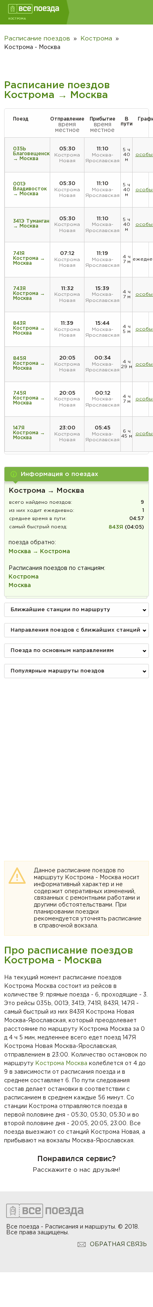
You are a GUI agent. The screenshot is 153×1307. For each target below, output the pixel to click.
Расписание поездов (37, 38)
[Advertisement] (76, 761)
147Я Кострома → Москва (29, 433)
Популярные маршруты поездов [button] (57, 671)
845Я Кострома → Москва (29, 363)
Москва (76, 1063)
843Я (116, 527)
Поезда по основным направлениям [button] (62, 650)
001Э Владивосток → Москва (30, 189)
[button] (76, 474)
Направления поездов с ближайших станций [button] (75, 630)
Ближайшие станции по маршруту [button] (60, 610)
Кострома (49, 1063)
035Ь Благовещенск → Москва (31, 154)
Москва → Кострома (39, 551)
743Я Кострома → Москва (29, 293)
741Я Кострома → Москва (29, 258)
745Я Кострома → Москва (29, 398)
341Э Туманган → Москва (31, 223)
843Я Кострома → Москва (29, 328)
